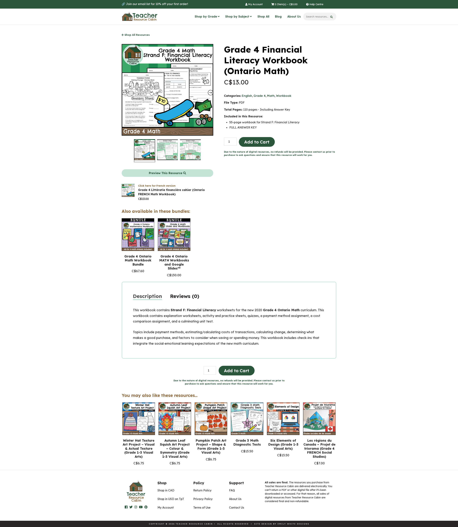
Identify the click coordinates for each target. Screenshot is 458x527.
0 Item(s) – (286, 4)
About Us (294, 16)
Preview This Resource (166, 173)
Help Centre (316, 4)
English (247, 96)
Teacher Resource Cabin (139, 16)
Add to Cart (256, 142)
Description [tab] (147, 296)
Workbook (283, 96)
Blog (278, 16)
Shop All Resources (137, 35)
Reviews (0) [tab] (184, 296)
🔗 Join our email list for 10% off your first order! (155, 4)
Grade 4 (260, 96)
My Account (255, 4)
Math (271, 96)
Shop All (263, 16)
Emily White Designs (293, 524)
